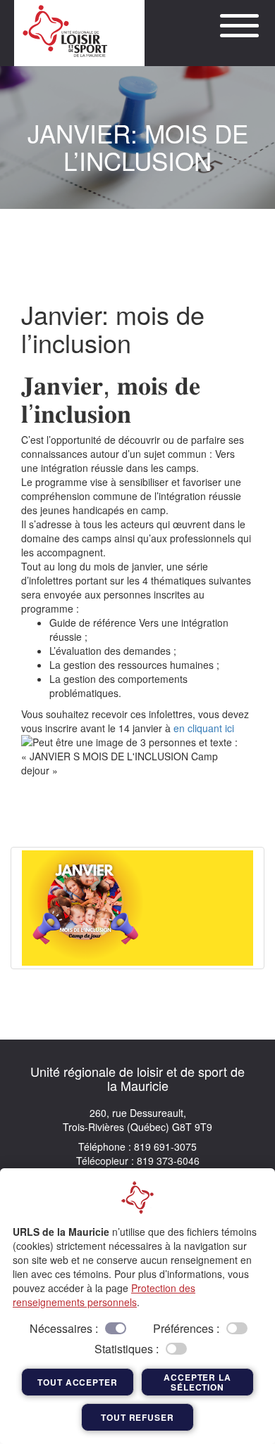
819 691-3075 (164, 1146)
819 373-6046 (167, 1161)
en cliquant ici (203, 728)
